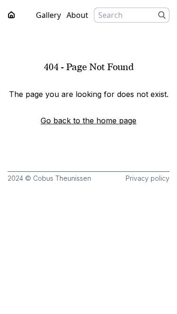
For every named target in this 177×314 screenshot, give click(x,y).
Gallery (48, 15)
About (77, 15)
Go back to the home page (88, 120)
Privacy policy (147, 178)
